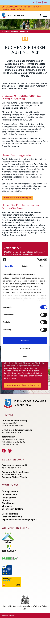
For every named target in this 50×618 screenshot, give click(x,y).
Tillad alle (25, 341)
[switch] (43, 315)
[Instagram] (10, 451)
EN (39, 2)
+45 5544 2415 (13, 432)
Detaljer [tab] (25, 266)
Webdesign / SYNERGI (8, 615)
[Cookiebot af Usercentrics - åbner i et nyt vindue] (36, 259)
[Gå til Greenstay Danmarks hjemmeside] (12, 559)
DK (33, 2)
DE (45, 2)
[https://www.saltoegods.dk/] (25, 599)
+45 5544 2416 (13, 474)
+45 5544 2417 (13, 467)
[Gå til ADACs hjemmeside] (17, 582)
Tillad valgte (25, 348)
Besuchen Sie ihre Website (14, 477)
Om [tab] (40, 266)
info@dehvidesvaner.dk (20, 430)
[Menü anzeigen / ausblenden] (40, 15)
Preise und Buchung (10, 31)
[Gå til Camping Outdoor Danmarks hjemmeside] (8, 537)
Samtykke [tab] (9, 266)
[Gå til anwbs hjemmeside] (16, 570)
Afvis (25, 356)
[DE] (13, 15)
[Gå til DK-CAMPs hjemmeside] (17, 548)
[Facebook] (4, 451)
